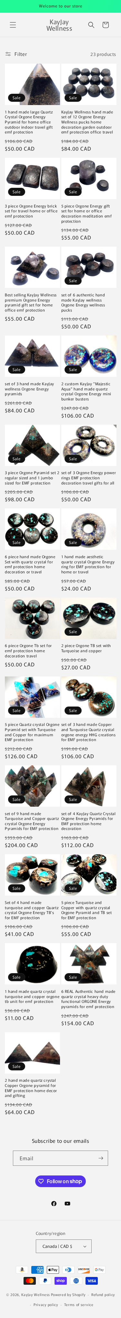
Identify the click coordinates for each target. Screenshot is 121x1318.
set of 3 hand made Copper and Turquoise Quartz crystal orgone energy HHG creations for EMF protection (88, 732)
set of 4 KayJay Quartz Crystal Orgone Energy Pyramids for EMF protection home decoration (88, 821)
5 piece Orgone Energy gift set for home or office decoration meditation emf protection (86, 213)
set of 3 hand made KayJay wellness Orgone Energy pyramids (29, 388)
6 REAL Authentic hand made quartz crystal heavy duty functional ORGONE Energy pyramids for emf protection (88, 999)
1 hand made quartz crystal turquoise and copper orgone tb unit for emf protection (32, 996)
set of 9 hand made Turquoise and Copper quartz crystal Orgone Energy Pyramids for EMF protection (32, 821)
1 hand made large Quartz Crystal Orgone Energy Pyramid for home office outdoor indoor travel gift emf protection (29, 121)
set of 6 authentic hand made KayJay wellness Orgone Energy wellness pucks (83, 302)
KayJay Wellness (35, 1294)
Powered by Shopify (68, 1294)
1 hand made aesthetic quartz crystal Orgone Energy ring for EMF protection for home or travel (88, 564)
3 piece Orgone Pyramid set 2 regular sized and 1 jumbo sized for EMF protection (32, 477)
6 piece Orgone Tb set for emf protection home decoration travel (28, 650)
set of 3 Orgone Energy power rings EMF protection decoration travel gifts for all (88, 477)
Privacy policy (46, 1304)
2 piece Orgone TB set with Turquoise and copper (86, 648)
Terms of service (79, 1304)
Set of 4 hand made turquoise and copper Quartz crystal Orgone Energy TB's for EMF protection (31, 910)
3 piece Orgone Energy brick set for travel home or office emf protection (31, 210)
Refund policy (103, 1294)
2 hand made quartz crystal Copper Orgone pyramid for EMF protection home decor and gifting (31, 1088)
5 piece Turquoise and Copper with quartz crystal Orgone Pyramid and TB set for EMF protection (86, 910)
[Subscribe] (101, 1158)
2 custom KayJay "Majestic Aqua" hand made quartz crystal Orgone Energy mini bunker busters (86, 391)
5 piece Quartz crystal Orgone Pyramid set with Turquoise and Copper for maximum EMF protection (32, 732)
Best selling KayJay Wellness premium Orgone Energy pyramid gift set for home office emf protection (31, 302)
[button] (13, 25)
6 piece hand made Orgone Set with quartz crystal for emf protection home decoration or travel (30, 564)
